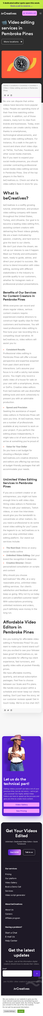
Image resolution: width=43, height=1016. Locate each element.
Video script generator (15, 895)
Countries (23, 85)
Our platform (10, 878)
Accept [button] (21, 1011)
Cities (5, 88)
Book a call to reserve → (22, 6)
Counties (32, 85)
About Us (9, 910)
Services (9, 891)
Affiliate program (12, 918)
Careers (8, 914)
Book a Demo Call (13, 887)
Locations (14, 85)
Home (5, 85)
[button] (40, 13)
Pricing (8, 874)
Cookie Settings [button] (9, 1011)
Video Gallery (11, 882)
